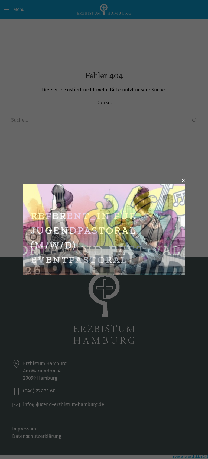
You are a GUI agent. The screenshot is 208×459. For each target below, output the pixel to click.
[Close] (183, 180)
